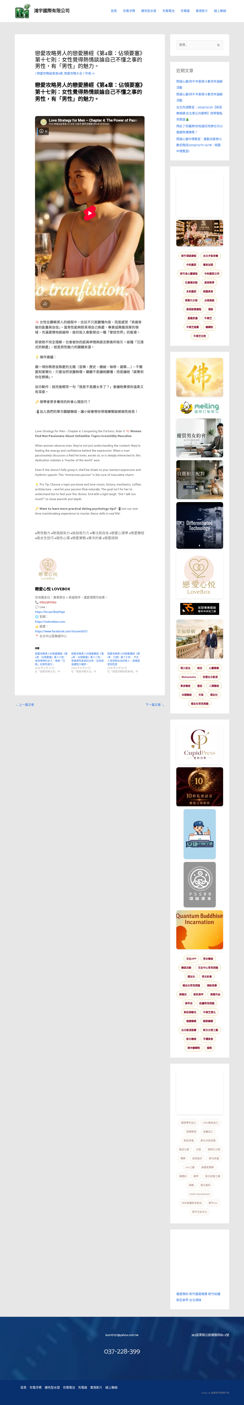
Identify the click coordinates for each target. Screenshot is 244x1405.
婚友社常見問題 (199, 703)
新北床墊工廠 (212, 1176)
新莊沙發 (184, 1149)
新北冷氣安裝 (208, 1140)
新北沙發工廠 (210, 1030)
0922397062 (47, 602)
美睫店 (183, 994)
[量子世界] (199, 929)
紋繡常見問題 (206, 1003)
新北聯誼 (191, 1038)
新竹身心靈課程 (189, 273)
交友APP (191, 958)
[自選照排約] (199, 479)
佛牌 (182, 1158)
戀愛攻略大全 (73, 73)
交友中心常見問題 (208, 967)
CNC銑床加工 (210, 1122)
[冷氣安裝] (199, 834)
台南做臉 (209, 300)
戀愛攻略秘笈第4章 (50, 73)
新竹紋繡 (214, 1294)
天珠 (200, 694)
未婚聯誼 (187, 694)
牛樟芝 (208, 318)
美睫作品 (215, 994)
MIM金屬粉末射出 (192, 1202)
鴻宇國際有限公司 (52, 11)
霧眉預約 (182, 1294)
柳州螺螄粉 (194, 1047)
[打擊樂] (199, 408)
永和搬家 (191, 291)
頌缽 (210, 309)
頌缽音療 (212, 985)
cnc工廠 (190, 1167)
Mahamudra (189, 676)
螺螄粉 (209, 327)
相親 (191, 1185)
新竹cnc (213, 1202)
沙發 (198, 1149)
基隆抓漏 (193, 318)
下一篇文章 (155, 704)
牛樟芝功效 (199, 336)
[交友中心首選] (199, 745)
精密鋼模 (208, 1021)
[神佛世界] (199, 377)
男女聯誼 (208, 958)
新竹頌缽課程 (188, 255)
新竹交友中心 (199, 1211)
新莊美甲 (198, 994)
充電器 (185, 11)
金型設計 (197, 1158)
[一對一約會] (199, 437)
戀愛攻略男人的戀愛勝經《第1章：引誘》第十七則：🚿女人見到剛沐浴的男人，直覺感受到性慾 (123, 659)
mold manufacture (200, 1194)
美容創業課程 (193, 309)
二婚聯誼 (214, 685)
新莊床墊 (189, 1140)
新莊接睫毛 (190, 1012)
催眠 (209, 1047)
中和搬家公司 (211, 273)
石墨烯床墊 (191, 282)
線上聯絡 (220, 11)
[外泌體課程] (199, 233)
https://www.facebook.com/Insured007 (61, 631)
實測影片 (202, 11)
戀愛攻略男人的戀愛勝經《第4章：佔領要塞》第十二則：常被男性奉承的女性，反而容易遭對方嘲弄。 (87, 659)
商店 (199, 668)
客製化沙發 (191, 300)
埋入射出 (185, 668)
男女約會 (207, 976)
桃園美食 (208, 291)
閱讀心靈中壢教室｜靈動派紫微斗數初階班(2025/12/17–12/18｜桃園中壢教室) (199, 145)
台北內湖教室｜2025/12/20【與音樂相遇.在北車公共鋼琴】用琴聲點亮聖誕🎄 (199, 113)
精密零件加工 (188, 1122)
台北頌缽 (195, 1300)
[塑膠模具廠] (199, 525)
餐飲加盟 (208, 264)
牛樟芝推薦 (192, 327)
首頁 (114, 11)
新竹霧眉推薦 (198, 1294)
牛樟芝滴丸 (209, 1012)
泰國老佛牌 (207, 1167)
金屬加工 (208, 1131)
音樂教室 (191, 1131)
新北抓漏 (214, 1158)
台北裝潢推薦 (188, 1030)
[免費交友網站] (199, 786)
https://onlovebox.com (50, 621)
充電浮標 (129, 11)
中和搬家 (191, 264)
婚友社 (214, 694)
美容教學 (209, 282)
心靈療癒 (214, 668)
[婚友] (199, 575)
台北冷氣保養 (210, 255)
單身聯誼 (185, 685)
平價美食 (208, 1038)
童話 (199, 685)
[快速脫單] (199, 639)
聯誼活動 (186, 967)
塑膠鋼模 (191, 1021)
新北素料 (206, 1185)
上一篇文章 (24, 704)
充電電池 (168, 11)
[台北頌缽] (199, 884)
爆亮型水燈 (148, 11)
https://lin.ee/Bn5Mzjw (50, 612)
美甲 (195, 1176)
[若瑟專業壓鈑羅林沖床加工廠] (199, 609)
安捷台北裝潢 (210, 676)
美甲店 (189, 1003)
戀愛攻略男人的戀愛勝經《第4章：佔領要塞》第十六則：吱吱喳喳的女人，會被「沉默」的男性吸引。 (51, 659)
